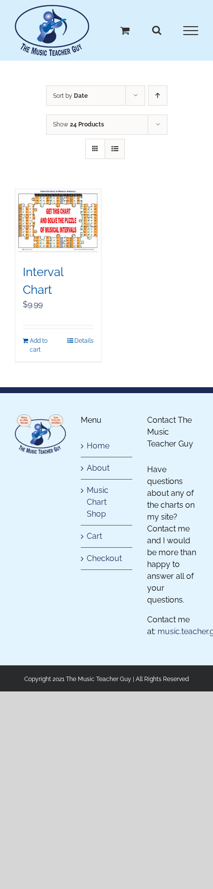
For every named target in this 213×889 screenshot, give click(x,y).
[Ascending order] (157, 95)
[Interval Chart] (58, 221)
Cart (94, 536)
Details (84, 340)
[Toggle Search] (156, 30)
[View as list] (114, 149)
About (98, 468)
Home (98, 445)
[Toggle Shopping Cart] (125, 30)
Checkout (104, 558)
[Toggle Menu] (191, 30)
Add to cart (39, 345)
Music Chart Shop (97, 502)
